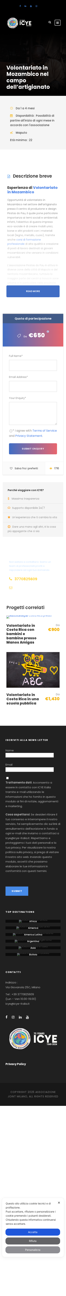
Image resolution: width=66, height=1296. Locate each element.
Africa (33, 921)
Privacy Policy (16, 1064)
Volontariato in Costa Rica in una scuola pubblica (22, 699)
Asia (33, 948)
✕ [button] (59, 1203)
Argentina (33, 941)
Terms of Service (44, 430)
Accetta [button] (32, 1232)
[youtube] (31, 6)
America (33, 928)
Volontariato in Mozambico (32, 190)
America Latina (33, 934)
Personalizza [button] (32, 1249)
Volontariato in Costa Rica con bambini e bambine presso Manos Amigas (21, 634)
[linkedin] (25, 6)
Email (9, 765)
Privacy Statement (28, 436)
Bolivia (33, 954)
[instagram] (36, 6)
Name (10, 750)
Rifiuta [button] (32, 1240)
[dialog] (33, 1227)
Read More (33, 291)
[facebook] (20, 6)
